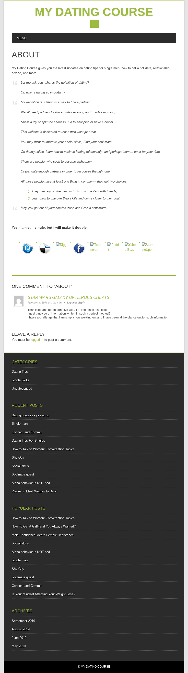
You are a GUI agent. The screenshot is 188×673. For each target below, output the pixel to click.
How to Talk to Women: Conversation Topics (43, 449)
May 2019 (19, 646)
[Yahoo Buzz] (132, 246)
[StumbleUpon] (149, 246)
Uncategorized (22, 388)
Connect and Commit (27, 432)
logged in (37, 340)
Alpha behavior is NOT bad (31, 483)
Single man (20, 423)
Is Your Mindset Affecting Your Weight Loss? (43, 594)
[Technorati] (97, 246)
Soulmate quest (23, 474)
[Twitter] (29, 246)
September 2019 (23, 621)
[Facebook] (80, 246)
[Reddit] (114, 246)
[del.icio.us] (46, 246)
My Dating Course (94, 11)
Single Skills (20, 380)
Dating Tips (20, 371)
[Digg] (63, 246)
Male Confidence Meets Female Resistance (43, 535)
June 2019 (19, 638)
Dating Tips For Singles (28, 440)
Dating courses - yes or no (30, 415)
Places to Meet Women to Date (34, 491)
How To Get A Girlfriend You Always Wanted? (44, 526)
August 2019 (21, 629)
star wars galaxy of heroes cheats (68, 297)
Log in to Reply (76, 302)
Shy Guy (18, 457)
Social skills (20, 466)
